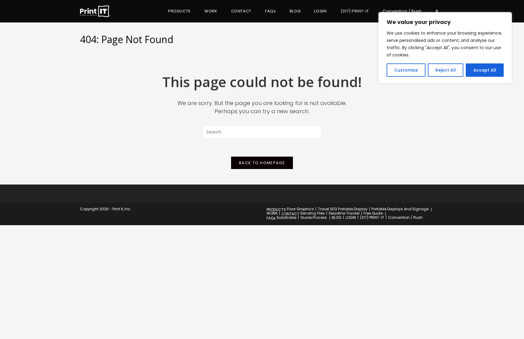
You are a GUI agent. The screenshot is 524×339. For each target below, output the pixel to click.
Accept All (484, 70)
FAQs (271, 218)
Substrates (287, 217)
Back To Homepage (262, 163)
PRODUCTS (276, 209)
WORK (272, 213)
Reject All (445, 70)
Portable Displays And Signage (399, 209)
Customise (406, 70)
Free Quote (373, 213)
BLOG (336, 217)
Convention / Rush (405, 217)
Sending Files (312, 213)
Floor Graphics (300, 209)
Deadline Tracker (344, 213)
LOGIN (350, 217)
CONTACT (290, 213)
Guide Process (314, 217)
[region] (445, 47)
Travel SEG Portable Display (343, 209)
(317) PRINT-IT (372, 217)
